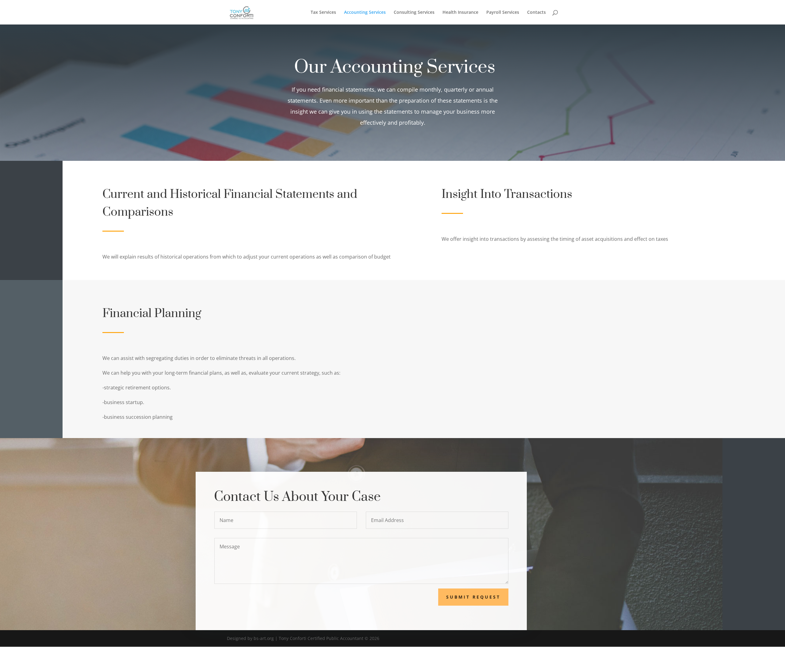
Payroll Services (502, 12)
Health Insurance (460, 12)
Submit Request (473, 597)
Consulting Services (414, 12)
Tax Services (323, 12)
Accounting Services (365, 12)
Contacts (536, 12)
